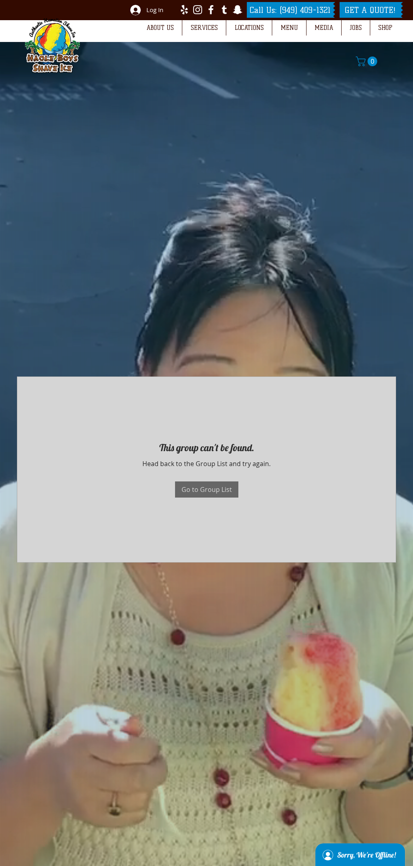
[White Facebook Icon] (211, 10)
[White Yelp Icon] (184, 10)
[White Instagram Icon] (198, 10)
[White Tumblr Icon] (224, 10)
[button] (160, 28)
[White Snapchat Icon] (238, 10)
